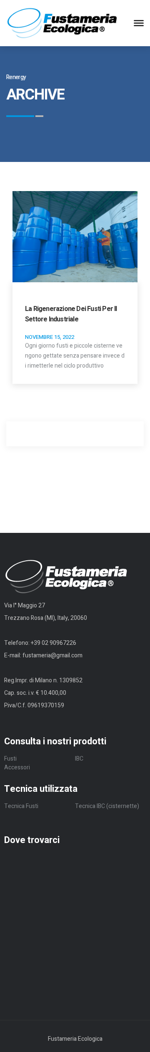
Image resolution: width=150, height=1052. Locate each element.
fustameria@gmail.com (52, 655)
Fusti (10, 758)
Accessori (17, 767)
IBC (79, 758)
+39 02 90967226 (53, 643)
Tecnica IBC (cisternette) (107, 806)
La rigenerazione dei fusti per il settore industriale (71, 314)
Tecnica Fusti (21, 806)
